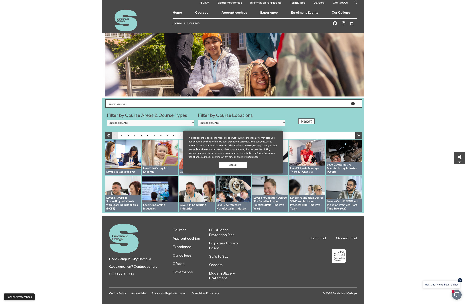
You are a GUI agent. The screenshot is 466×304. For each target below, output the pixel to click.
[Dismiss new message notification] (460, 280)
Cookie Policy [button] (263, 153)
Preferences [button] (252, 157)
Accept (232, 165)
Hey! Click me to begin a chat (441, 284)
